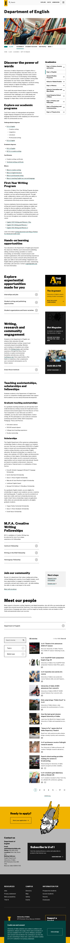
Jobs (5, 891)
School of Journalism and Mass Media (54, 90)
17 (60, 790)
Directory (29, 891)
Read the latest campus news (52, 301)
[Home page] (5, 3)
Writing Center (15, 349)
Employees (46, 900)
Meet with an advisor (10, 589)
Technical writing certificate (15, 162)
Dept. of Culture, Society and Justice (54, 67)
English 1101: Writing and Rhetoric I (17, 225)
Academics (20, 46)
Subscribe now (56, 856)
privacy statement (28, 938)
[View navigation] (63, 2)
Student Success (31, 46)
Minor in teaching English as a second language (21, 178)
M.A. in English (11, 148)
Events (28, 900)
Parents (45, 897)
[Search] (9, 2)
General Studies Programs (52, 76)
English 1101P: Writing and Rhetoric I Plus (19, 222)
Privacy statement (10, 894)
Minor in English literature (14, 172)
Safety (28, 897)
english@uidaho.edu (31, 263)
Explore (43, 2)
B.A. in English (11, 126)
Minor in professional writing (15, 175)
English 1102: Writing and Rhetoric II (17, 227)
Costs (49, 2)
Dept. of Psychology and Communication (54, 107)
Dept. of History (51, 85)
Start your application (20, 820)
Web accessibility (9, 897)
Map (27, 894)
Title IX (6, 900)
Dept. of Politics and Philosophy (53, 101)
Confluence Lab (9, 357)
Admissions (55, 2)
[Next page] (64, 790)
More (50, 46)
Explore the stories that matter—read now (53, 339)
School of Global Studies (54, 81)
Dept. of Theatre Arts (53, 112)
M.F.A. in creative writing (14, 151)
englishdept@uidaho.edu (12, 848)
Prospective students (49, 891)
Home (5, 51)
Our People (42, 46)
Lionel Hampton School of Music (54, 96)
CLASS (11, 46)
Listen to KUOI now (53, 370)
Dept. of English (51, 72)
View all (63, 638)
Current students (48, 894)
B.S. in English (11, 140)
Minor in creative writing (14, 170)
